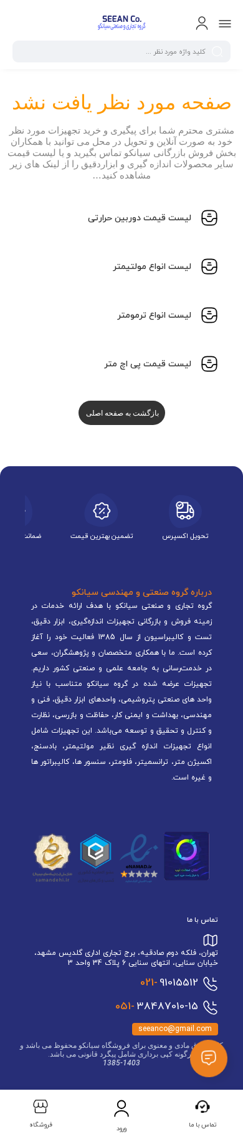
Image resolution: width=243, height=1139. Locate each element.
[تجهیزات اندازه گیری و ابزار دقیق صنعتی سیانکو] (121, 23)
